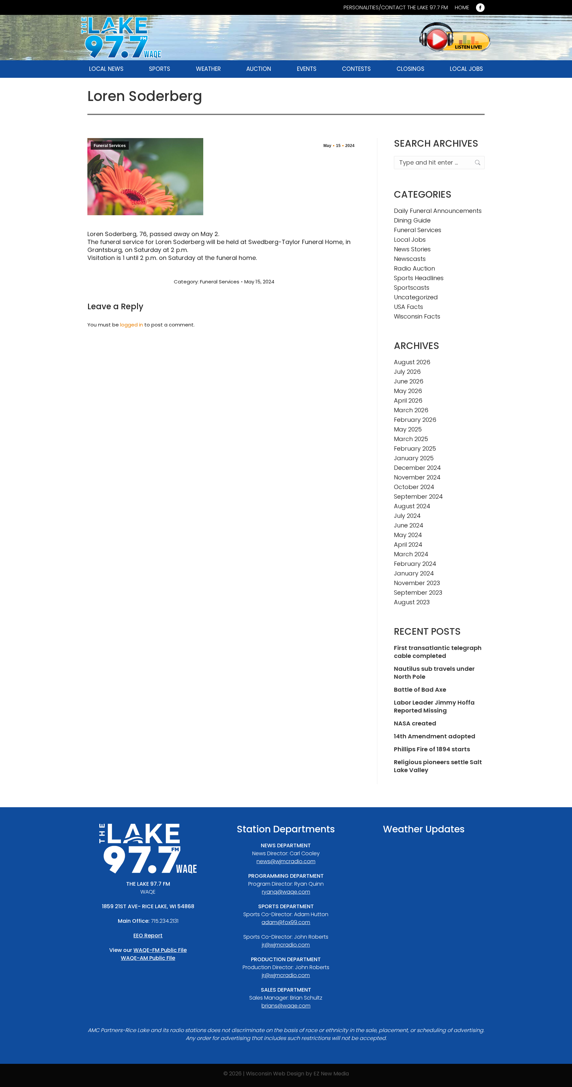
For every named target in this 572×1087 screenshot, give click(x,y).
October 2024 (414, 487)
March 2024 (411, 554)
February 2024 (415, 564)
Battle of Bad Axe (420, 690)
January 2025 (414, 458)
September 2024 (418, 497)
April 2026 (408, 401)
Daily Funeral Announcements (438, 211)
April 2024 (408, 545)
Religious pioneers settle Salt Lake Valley (438, 766)
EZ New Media (331, 1073)
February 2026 (415, 420)
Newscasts (410, 259)
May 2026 (408, 391)
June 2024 (408, 525)
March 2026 (411, 410)
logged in (131, 324)
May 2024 (408, 535)
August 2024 (412, 506)
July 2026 (407, 372)
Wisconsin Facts (417, 317)
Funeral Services (110, 145)
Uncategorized (416, 297)
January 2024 (414, 573)
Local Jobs (410, 240)
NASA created (415, 723)
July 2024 (407, 516)
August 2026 (412, 362)
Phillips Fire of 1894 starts (432, 749)
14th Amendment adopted (434, 736)
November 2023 (417, 583)
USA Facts (408, 307)
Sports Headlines (419, 278)
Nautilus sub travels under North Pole (434, 673)
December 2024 (417, 468)
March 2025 (411, 439)
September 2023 (418, 593)
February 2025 (415, 449)
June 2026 (408, 381)
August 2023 (412, 602)
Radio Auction (414, 268)
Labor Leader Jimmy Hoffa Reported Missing (434, 707)
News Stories (412, 249)
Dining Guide (412, 220)
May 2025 (408, 429)
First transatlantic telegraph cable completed (438, 652)
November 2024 (417, 477)
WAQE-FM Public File (160, 950)
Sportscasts (411, 288)
